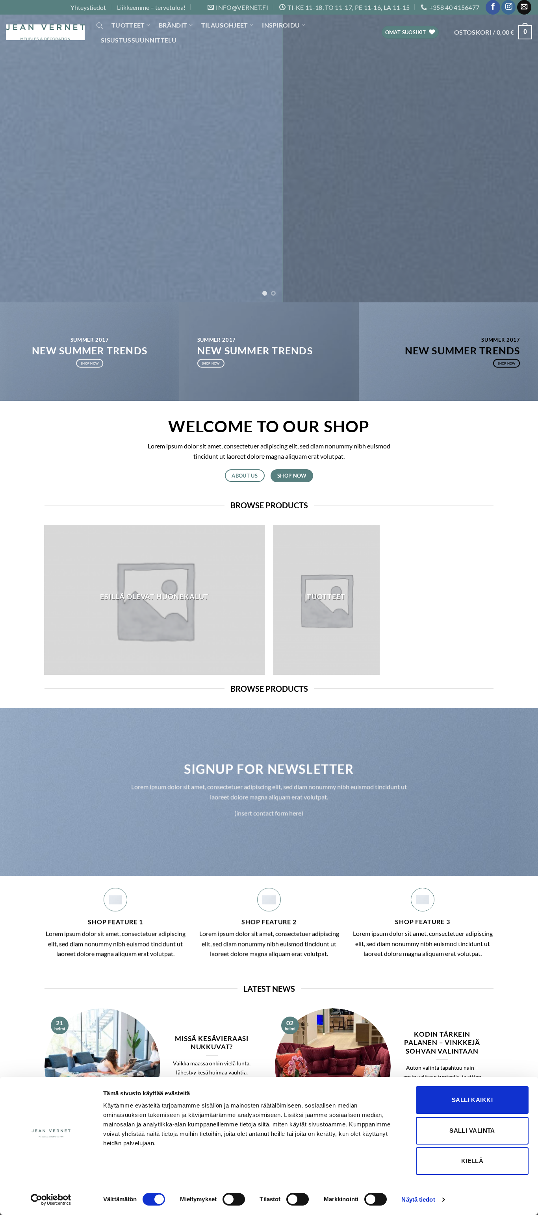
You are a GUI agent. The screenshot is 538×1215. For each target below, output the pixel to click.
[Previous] (21, 151)
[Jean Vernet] (45, 32)
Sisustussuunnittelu (138, 40)
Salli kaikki (472, 1099)
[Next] (517, 151)
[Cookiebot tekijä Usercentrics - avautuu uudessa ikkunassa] (51, 1200)
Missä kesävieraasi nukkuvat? (212, 1043)
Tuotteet (128, 25)
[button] (493, 32)
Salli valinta (472, 1130)
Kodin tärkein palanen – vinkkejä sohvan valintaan (442, 1042)
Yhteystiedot (88, 7)
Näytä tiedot (418, 1199)
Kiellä (472, 1161)
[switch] (234, 1199)
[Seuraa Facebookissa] (493, 7)
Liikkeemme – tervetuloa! (151, 7)
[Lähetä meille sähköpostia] (524, 7)
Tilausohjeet (224, 25)
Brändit (173, 25)
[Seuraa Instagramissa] (508, 7)
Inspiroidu (281, 25)
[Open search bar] (99, 25)
